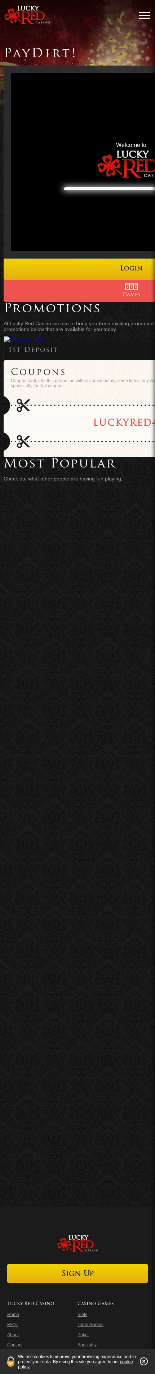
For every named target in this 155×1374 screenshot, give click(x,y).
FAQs (12, 1324)
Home (13, 1314)
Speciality (87, 1344)
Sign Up (78, 1274)
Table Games (90, 1324)
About (13, 1334)
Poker (83, 1334)
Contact (14, 1344)
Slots (82, 1314)
